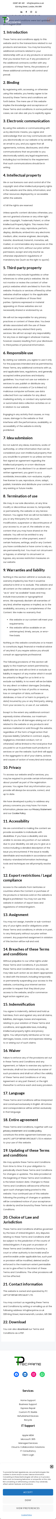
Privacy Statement (42, 809)
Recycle (28, 1419)
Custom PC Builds (28, 1412)
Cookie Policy (26, 1515)
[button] (51, 1466)
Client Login (28, 1454)
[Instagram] (31, 12)
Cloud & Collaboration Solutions (28, 1447)
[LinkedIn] (21, 12)
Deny (28, 1500)
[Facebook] (26, 12)
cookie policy (34, 1130)
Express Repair (28, 1408)
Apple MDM (28, 1435)
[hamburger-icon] (50, 20)
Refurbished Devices (28, 1416)
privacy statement (13, 1130)
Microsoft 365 (28, 1439)
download (22, 1329)
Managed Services (28, 1443)
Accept (28, 1492)
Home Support (28, 1400)
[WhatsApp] (36, 12)
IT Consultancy (28, 1451)
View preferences (28, 1508)
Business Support (28, 1404)
